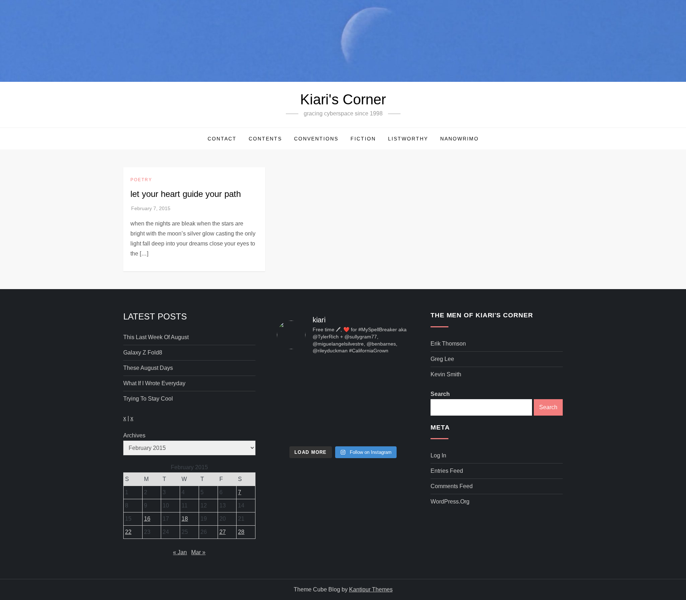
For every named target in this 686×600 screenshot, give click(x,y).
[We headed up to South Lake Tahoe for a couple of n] (298, 374)
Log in (438, 455)
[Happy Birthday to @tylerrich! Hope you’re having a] (298, 428)
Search (440, 394)
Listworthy (408, 139)
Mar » (198, 552)
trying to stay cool (148, 399)
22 (128, 532)
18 (185, 519)
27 (222, 532)
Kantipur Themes (371, 589)
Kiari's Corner (343, 99)
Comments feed (452, 486)
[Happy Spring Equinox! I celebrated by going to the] (343, 401)
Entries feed (447, 471)
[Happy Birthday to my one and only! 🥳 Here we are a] (388, 401)
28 (241, 532)
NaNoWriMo (459, 139)
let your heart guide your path (185, 194)
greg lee (442, 359)
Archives (134, 435)
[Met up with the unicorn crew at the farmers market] (388, 428)
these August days (148, 368)
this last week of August (156, 337)
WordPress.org (450, 502)
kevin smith (446, 374)
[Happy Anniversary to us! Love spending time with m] (388, 374)
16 (147, 519)
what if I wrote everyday (154, 383)
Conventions (316, 139)
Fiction (363, 139)
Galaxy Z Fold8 (142, 352)
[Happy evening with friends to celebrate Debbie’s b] (343, 428)
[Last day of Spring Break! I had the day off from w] (298, 401)
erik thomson (448, 344)
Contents (265, 139)
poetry (141, 179)
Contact (222, 139)
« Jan (180, 552)
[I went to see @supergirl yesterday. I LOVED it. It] (343, 374)
